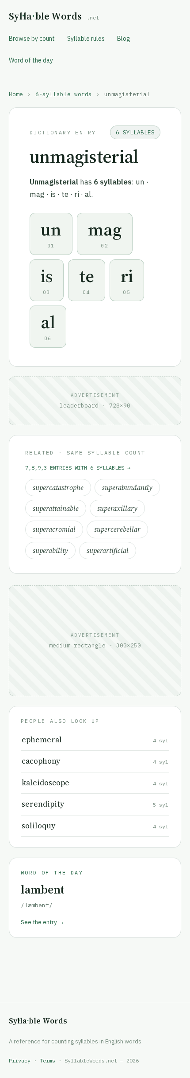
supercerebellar (117, 529)
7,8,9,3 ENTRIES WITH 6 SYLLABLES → (77, 467)
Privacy (19, 1060)
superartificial (108, 550)
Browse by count (32, 39)
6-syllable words (63, 94)
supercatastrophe (58, 487)
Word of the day (31, 60)
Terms (47, 1060)
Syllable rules (86, 39)
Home (16, 94)
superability (50, 550)
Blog (123, 39)
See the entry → (43, 922)
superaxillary (117, 508)
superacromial (54, 529)
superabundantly (127, 487)
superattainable (56, 508)
